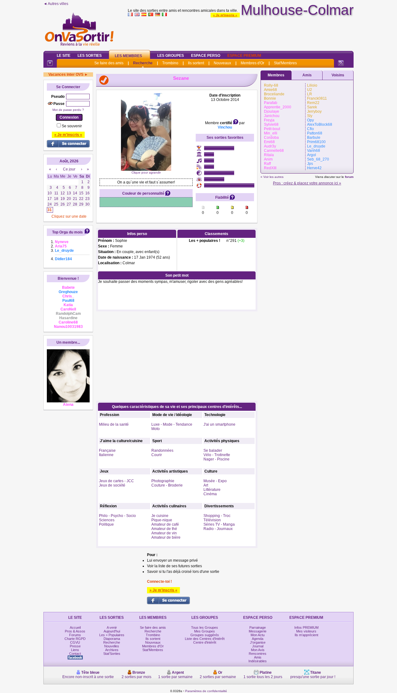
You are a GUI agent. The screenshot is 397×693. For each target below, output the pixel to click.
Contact (75, 653)
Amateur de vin (164, 533)
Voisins (338, 75)
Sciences (106, 520)
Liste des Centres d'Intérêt (205, 639)
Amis (307, 75)
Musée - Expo (215, 481)
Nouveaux (222, 63)
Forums (75, 635)
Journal (257, 646)
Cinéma (210, 494)
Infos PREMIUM (306, 627)
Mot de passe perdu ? (68, 109)
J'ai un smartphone (219, 424)
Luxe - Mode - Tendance (171, 424)
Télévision (212, 520)
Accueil (75, 627)
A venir (112, 627)
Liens (75, 650)
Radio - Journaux (218, 529)
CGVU (75, 642)
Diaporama (112, 639)
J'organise (257, 642)
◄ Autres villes (55, 4)
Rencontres (257, 653)
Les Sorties (90, 55)
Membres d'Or (252, 63)
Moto (155, 429)
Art (205, 485)
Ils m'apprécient (306, 635)
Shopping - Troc (216, 516)
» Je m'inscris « (225, 15)
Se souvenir (72, 126)
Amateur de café (165, 524)
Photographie (162, 481)
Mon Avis (258, 650)
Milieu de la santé (114, 424)
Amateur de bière (166, 537)
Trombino (170, 63)
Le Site (63, 55)
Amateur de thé (164, 529)
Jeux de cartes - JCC (116, 481)
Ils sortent (196, 63)
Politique (106, 524)
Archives (111, 650)
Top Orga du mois (67, 232)
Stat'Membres (285, 63)
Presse (75, 646)
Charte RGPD (75, 639)
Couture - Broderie (167, 485)
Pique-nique (161, 520)
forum (349, 177)
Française (107, 450)
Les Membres (128, 56)
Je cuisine (159, 516)
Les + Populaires (111, 635)
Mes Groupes (204, 631)
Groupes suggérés (204, 635)
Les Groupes (170, 55)
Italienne (106, 455)
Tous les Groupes (204, 627)
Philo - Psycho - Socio (117, 516)
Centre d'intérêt (204, 642)
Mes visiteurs (306, 631)
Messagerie (257, 631)
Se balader (212, 450)
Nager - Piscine (216, 459)
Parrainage (257, 627)
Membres (276, 75)
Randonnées (162, 450)
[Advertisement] (241, 32)
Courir (156, 455)
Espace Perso (205, 55)
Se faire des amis (108, 63)
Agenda (257, 639)
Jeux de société (112, 485)
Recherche (143, 63)
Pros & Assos (75, 631)
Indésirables (257, 661)
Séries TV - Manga (219, 524)
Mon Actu (258, 635)
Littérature (212, 489)
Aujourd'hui (112, 631)
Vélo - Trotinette (216, 455)
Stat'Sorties (111, 653)
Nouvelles (111, 646)
